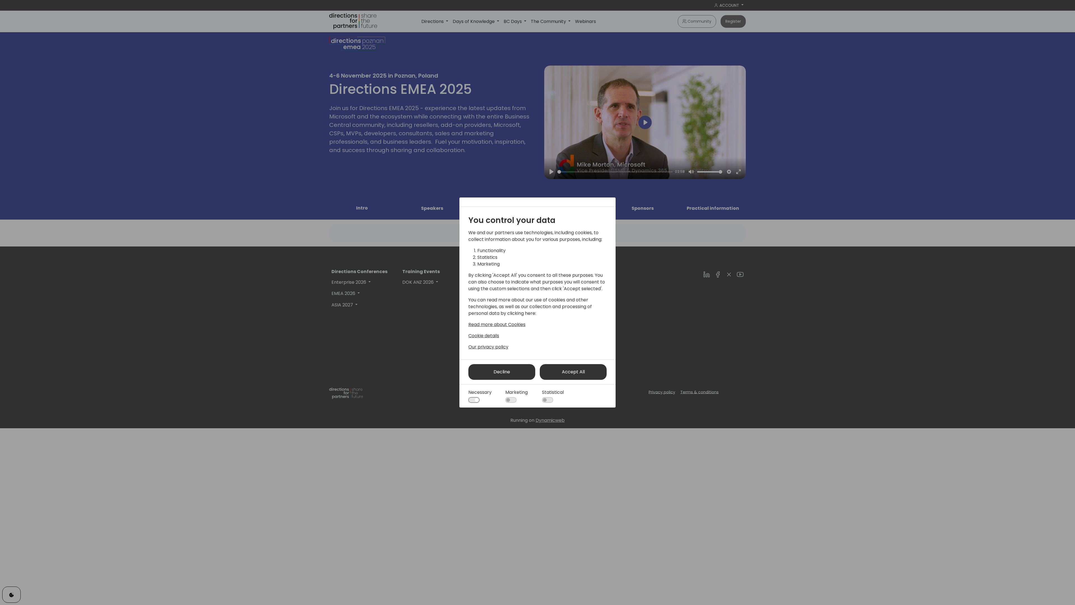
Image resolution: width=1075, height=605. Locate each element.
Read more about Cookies (496, 324)
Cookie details (483, 335)
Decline (502, 372)
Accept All (573, 372)
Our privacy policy (488, 347)
